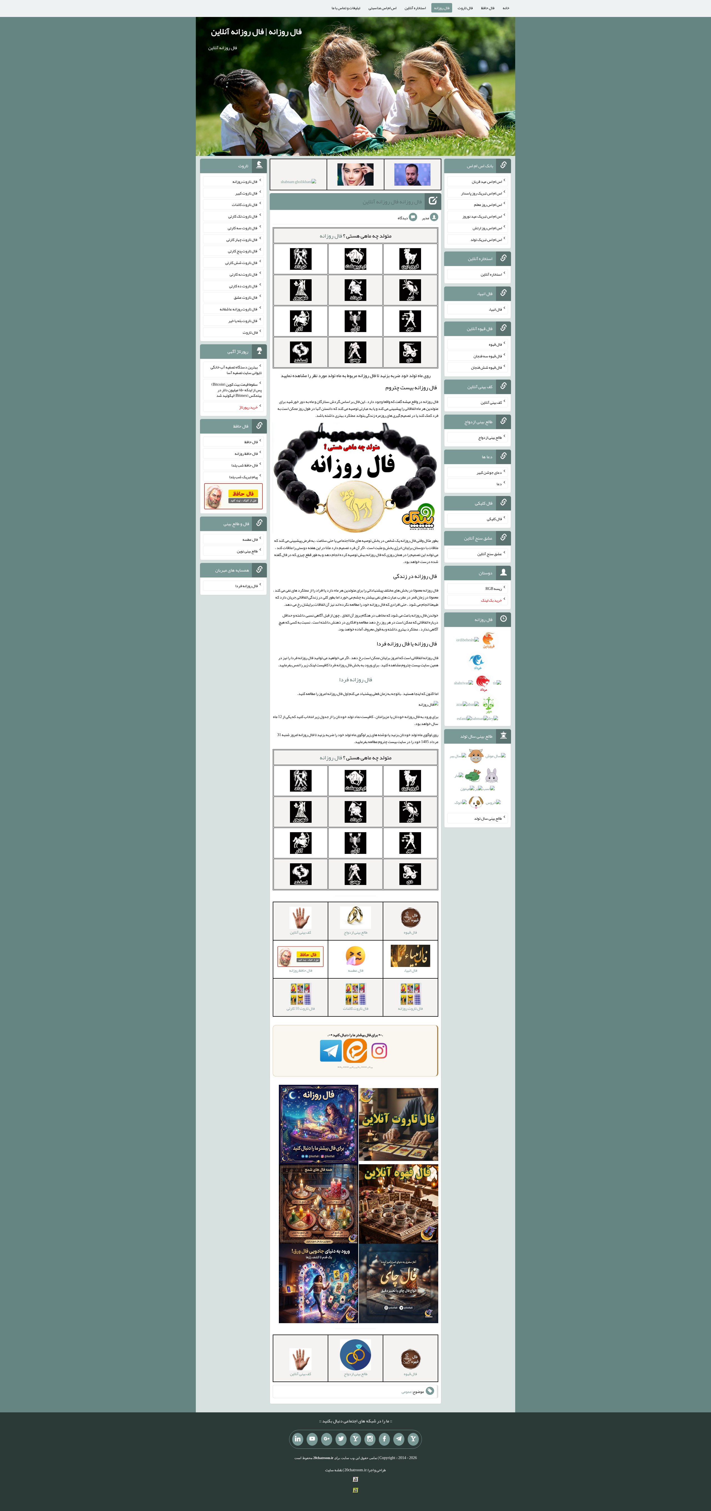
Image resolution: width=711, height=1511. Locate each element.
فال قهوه (495, 344)
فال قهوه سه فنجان (488, 356)
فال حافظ (487, 8)
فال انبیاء (495, 309)
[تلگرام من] (398, 1439)
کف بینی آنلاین (491, 402)
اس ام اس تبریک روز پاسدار (481, 193)
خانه (506, 8)
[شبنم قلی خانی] (298, 183)
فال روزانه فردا (355, 679)
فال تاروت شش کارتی (241, 262)
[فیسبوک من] (384, 1439)
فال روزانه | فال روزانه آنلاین (256, 31)
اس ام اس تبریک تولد (486, 239)
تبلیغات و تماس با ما (346, 8)
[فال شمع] (318, 1205)
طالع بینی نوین (247, 551)
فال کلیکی (494, 519)
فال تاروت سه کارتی (243, 228)
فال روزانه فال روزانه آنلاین (392, 201)
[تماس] (355, 1439)
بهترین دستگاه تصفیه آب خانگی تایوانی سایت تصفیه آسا (236, 369)
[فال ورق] (318, 1284)
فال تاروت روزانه (245, 181)
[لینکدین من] (297, 1439)
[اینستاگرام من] (369, 1439)
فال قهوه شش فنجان (486, 367)
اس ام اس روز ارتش (487, 228)
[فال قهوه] (398, 1205)
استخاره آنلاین (415, 8)
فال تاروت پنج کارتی (243, 251)
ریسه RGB (493, 588)
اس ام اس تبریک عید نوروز (482, 216)
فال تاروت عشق (246, 297)
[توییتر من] (341, 1439)
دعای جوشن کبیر (489, 472)
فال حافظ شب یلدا (244, 465)
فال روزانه (441, 8)
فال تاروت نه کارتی (244, 274)
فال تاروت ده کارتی (243, 286)
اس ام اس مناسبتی (382, 8)
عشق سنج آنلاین (489, 553)
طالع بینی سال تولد (488, 818)
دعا (499, 484)
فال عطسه (250, 539)
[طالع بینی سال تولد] (477, 781)
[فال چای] (398, 1284)
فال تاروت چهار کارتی (242, 239)
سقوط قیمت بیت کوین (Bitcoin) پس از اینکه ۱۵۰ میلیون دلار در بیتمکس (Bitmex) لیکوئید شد (236, 389)
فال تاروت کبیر (246, 193)
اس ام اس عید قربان (487, 181)
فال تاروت (465, 8)
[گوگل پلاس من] (326, 1439)
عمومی (407, 1391)
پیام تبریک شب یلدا (243, 476)
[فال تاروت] (398, 1125)
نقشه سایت (333, 1470)
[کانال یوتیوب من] (312, 1439)
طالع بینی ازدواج (490, 437)
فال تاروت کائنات (245, 204)
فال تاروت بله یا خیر (243, 321)
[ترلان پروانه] (355, 175)
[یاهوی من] (413, 1439)
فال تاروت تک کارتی (243, 216)
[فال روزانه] (318, 1125)
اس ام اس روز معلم (488, 204)
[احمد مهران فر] (412, 175)
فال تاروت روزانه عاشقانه (239, 309)
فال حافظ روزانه (246, 453)
